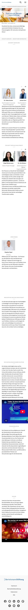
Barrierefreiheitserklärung (14, 588)
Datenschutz (14, 592)
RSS (14, 595)
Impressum (14, 585)
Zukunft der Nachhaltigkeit (20, 38)
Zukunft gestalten (7, 38)
